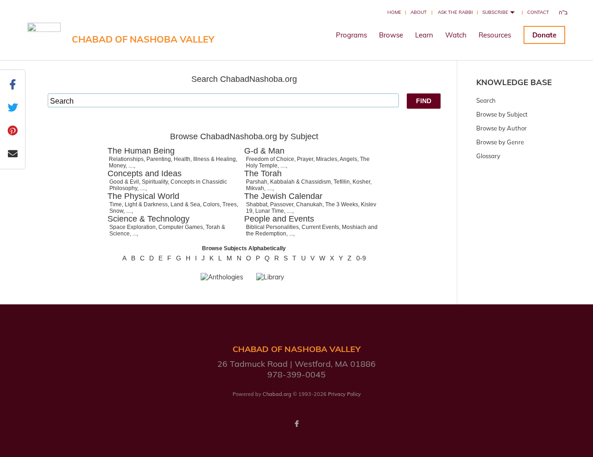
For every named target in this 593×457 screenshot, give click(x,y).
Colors (211, 204)
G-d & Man (264, 150)
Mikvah (255, 188)
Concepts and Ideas (144, 173)
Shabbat (256, 204)
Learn (424, 35)
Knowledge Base (514, 82)
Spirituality (155, 182)
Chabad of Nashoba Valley (143, 39)
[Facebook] (296, 423)
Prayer (305, 159)
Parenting (158, 159)
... (134, 233)
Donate (544, 35)
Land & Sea (185, 204)
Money (117, 165)
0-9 (361, 258)
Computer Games (180, 227)
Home (394, 12)
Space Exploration (132, 227)
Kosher (361, 182)
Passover (281, 204)
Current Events (320, 227)
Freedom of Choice (270, 159)
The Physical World (143, 196)
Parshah (256, 182)
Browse (391, 35)
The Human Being (141, 150)
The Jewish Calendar (283, 196)
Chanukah (309, 204)
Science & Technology (148, 218)
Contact (538, 12)
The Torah (263, 173)
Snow (116, 211)
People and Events (279, 218)
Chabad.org (277, 394)
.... (131, 165)
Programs (351, 35)
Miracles (326, 159)
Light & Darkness (146, 204)
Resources (495, 35)
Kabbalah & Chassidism (300, 182)
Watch (456, 35)
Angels (348, 159)
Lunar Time (269, 211)
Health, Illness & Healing (205, 159)
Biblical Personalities (272, 227)
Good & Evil (124, 182)
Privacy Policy (344, 394)
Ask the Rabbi (455, 12)
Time (115, 204)
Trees (229, 204)
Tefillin (342, 182)
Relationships (126, 159)
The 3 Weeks (341, 204)
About (418, 12)
